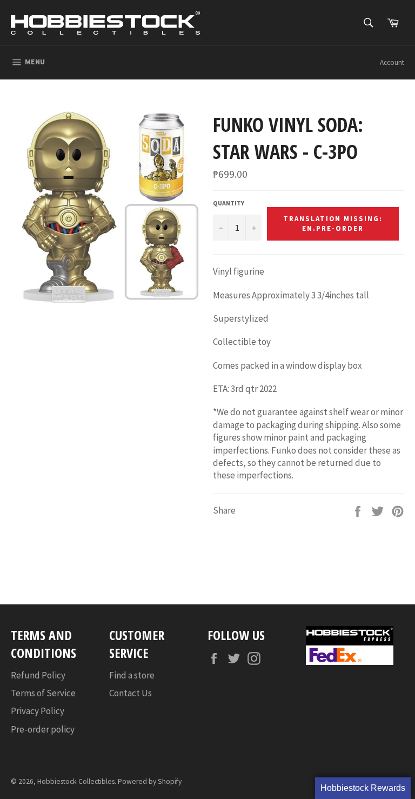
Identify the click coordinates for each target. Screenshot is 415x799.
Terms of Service (43, 693)
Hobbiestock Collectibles (76, 781)
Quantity (228, 203)
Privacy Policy (37, 711)
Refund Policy (38, 675)
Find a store (132, 675)
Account (392, 62)
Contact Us (130, 693)
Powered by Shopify (150, 781)
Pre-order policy (43, 729)
